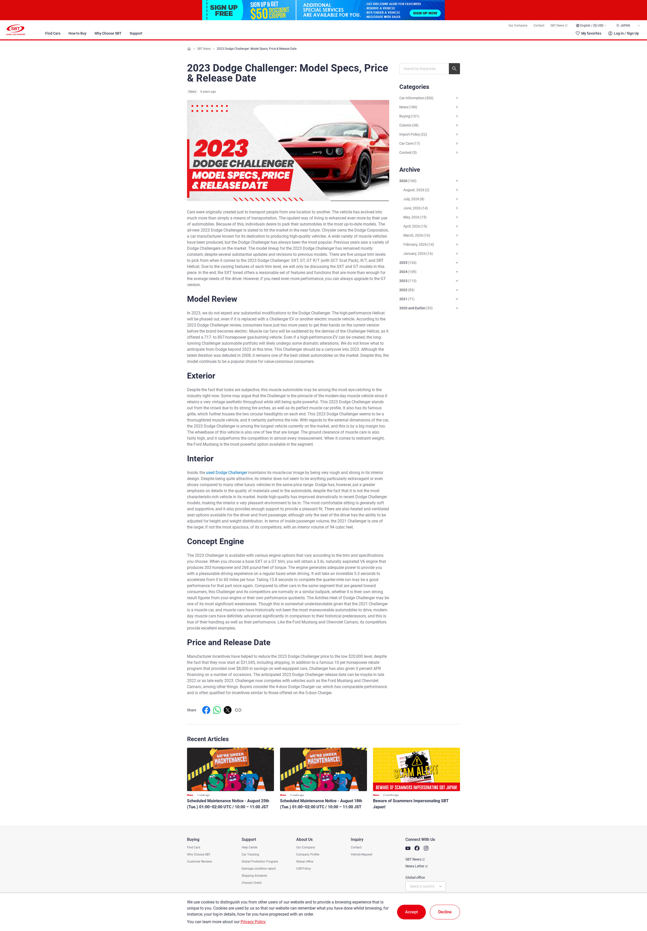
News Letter (414, 866)
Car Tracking (250, 854)
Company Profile (307, 854)
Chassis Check (252, 883)
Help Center (250, 847)
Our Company (518, 25)
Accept (411, 912)
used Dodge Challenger (226, 472)
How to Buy (77, 33)
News (192, 91)
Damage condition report (259, 868)
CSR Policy (303, 868)
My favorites (591, 33)
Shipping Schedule (254, 875)
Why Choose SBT (108, 33)
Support (136, 33)
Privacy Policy (253, 921)
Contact (539, 25)
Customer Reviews (199, 861)
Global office (304, 861)
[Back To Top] (634, 905)
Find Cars (52, 33)
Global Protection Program (260, 861)
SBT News (557, 25)
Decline (445, 912)
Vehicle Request (361, 854)
